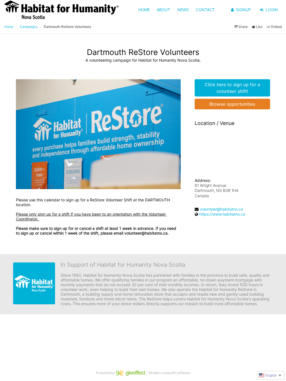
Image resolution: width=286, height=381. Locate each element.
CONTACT (205, 9)
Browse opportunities (232, 104)
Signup (243, 9)
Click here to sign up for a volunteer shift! (232, 88)
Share (243, 27)
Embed (276, 27)
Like (259, 27)
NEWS (183, 9)
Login (272, 9)
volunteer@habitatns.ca (221, 209)
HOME (144, 9)
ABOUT (163, 9)
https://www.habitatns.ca (222, 214)
